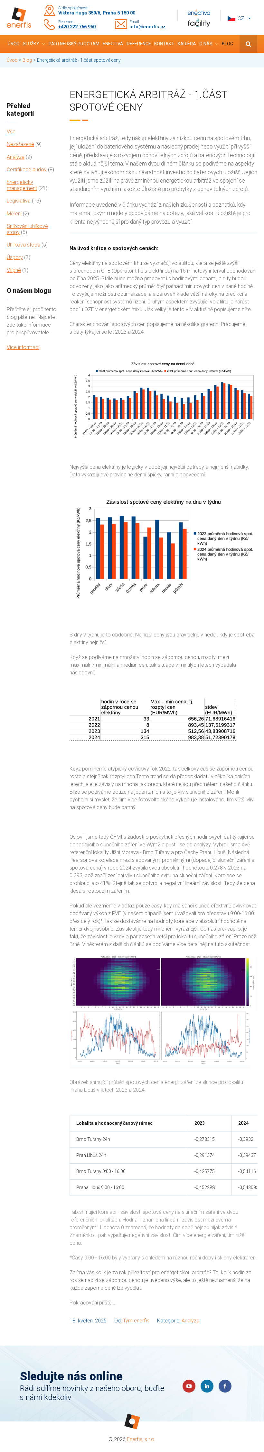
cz (241, 18)
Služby (31, 43)
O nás (205, 43)
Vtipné (14, 270)
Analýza (15, 157)
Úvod (14, 43)
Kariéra (187, 43)
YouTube (189, 1386)
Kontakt (164, 43)
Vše (11, 132)
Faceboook (225, 1386)
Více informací (23, 347)
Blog (227, 43)
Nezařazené (20, 144)
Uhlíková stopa (23, 245)
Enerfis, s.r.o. (141, 1439)
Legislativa (19, 201)
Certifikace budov (27, 170)
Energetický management (22, 185)
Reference (139, 43)
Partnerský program (74, 43)
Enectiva (113, 43)
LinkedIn (207, 1386)
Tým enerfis (136, 1321)
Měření (14, 214)
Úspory (15, 257)
